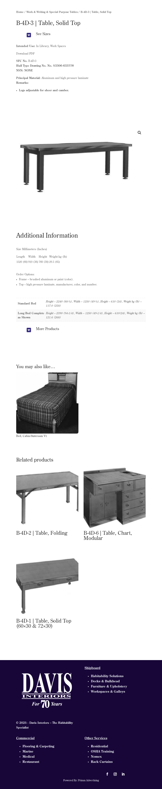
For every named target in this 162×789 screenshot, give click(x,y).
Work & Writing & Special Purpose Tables (52, 12)
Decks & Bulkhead (105, 681)
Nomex (96, 756)
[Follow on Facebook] (107, 774)
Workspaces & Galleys (108, 691)
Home (20, 12)
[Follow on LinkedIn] (123, 774)
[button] (139, 132)
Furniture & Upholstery (109, 686)
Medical (29, 756)
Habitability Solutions (107, 676)
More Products (47, 329)
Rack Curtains (102, 762)
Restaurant (31, 762)
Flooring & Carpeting (38, 746)
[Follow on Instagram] (115, 774)
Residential (99, 746)
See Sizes (43, 34)
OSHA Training (102, 751)
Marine (28, 751)
